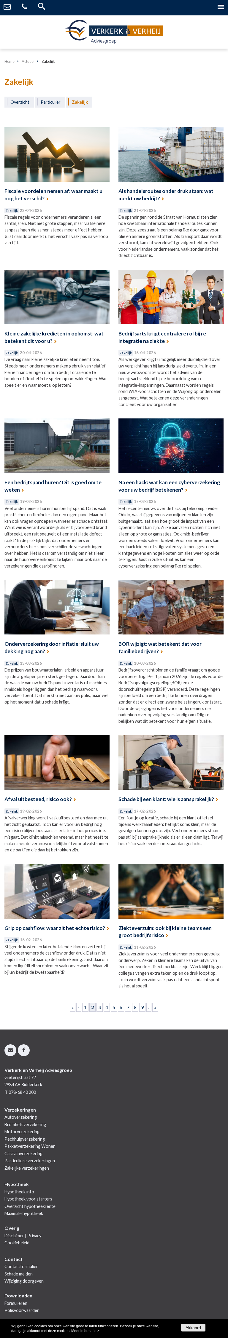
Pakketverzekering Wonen (30, 1146)
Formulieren (15, 1303)
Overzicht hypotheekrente (30, 1206)
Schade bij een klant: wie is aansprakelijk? (166, 799)
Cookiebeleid (16, 1242)
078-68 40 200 (22, 1092)
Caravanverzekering (23, 1153)
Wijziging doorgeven (24, 1280)
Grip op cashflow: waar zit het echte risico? (54, 928)
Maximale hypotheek (23, 1213)
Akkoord (193, 1327)
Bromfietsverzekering (25, 1124)
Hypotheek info (19, 1191)
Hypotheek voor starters (28, 1198)
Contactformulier (21, 1266)
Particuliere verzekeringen (29, 1160)
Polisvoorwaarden (21, 1310)
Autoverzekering (20, 1117)
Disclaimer (14, 1235)
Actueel (28, 61)
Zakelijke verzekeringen (26, 1168)
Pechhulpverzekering (24, 1139)
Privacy (34, 1235)
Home (9, 61)
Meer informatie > (85, 1331)
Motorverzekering (21, 1131)
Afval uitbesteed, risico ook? (38, 799)
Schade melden (18, 1273)
